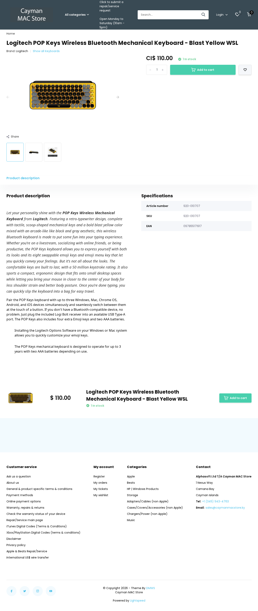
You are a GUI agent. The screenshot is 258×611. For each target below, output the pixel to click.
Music (131, 520)
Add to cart (205, 70)
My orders (100, 483)
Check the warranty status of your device (35, 514)
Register (99, 476)
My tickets (101, 489)
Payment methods (19, 495)
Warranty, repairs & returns (25, 508)
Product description (23, 178)
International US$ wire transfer (27, 557)
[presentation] (7, 97)
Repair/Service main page (24, 520)
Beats (131, 483)
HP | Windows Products (143, 489)
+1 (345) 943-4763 (215, 501)
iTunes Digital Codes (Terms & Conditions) (36, 526)
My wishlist (101, 495)
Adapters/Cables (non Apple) (148, 501)
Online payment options (23, 501)
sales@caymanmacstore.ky (225, 508)
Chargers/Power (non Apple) (147, 514)
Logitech (22, 51)
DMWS (150, 588)
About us (12, 483)
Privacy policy (16, 545)
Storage (132, 495)
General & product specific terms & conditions (39, 489)
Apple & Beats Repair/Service (26, 551)
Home (10, 34)
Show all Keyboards (46, 51)
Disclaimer (13, 539)
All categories (75, 15)
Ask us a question (18, 476)
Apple (131, 476)
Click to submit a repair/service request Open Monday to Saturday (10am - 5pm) (112, 14)
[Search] (204, 14)
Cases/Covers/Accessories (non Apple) (155, 508)
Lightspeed (137, 601)
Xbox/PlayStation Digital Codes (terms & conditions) (43, 533)
